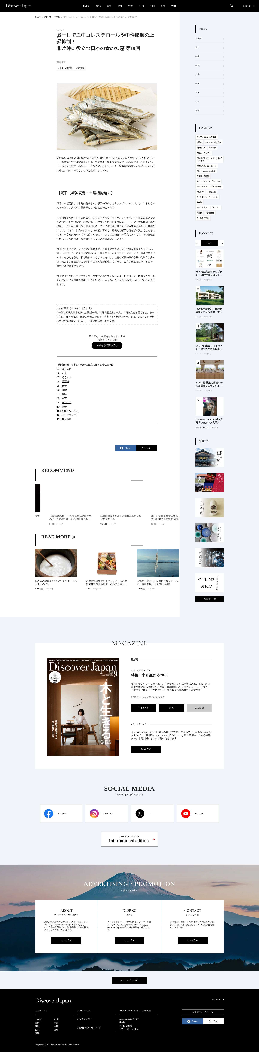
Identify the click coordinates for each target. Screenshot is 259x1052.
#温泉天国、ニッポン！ (206, 166)
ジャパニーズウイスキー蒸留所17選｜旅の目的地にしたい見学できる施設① (209, 347)
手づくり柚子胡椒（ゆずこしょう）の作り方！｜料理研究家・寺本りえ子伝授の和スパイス (209, 310)
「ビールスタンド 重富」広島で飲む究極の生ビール (209, 273)
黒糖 (64, 394)
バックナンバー (84, 1019)
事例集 (122, 1022)
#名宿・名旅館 (203, 176)
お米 (64, 373)
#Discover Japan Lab (206, 171)
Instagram (108, 813)
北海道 (86, 6)
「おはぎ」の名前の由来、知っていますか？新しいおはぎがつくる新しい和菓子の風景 (106, 583)
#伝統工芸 (211, 192)
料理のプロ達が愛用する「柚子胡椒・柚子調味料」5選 (209, 384)
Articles (41, 1010)
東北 (98, 6)
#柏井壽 (200, 192)
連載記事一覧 (209, 599)
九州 (163, 6)
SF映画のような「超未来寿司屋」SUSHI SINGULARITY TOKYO (55, 582)
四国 (152, 6)
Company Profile (89, 1028)
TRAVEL (89, 524)
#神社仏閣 (201, 148)
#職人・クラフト (204, 153)
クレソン (66, 402)
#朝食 (199, 213)
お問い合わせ (125, 1026)
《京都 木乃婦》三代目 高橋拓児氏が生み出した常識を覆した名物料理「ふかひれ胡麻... (56, 518)
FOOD (37, 524)
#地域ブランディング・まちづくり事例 (209, 159)
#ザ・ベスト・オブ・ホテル (208, 181)
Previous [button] (198, 243)
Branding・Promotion (135, 1010)
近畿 (130, 6)
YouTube (199, 813)
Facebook (62, 813)
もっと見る (143, 708)
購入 (171, 708)
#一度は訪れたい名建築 (206, 137)
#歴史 (199, 142)
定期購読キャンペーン (202, 1012)
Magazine (84, 1010)
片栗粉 (65, 381)
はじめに (66, 369)
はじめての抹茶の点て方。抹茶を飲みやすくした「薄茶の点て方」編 (157, 582)
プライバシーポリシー (129, 1029)
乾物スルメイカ (70, 411)
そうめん (66, 377)
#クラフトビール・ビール (207, 197)
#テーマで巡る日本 (213, 142)
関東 (109, 6)
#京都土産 (210, 213)
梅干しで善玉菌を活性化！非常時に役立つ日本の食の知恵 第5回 (157, 517)
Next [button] (221, 243)
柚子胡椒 (66, 419)
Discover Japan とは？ (129, 1019)
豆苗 (64, 398)
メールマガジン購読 (129, 980)
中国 (141, 6)
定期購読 (199, 708)
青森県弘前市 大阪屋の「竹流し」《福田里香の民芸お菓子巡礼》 (209, 421)
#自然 (199, 202)
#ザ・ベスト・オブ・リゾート (209, 186)
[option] (107, 503)
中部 (120, 6)
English (247, 6)
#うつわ (212, 148)
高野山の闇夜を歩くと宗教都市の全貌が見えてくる (106, 517)
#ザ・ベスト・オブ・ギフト (208, 207)
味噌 (64, 390)
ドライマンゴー (70, 415)
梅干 (64, 385)
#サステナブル (203, 218)
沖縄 (173, 6)
